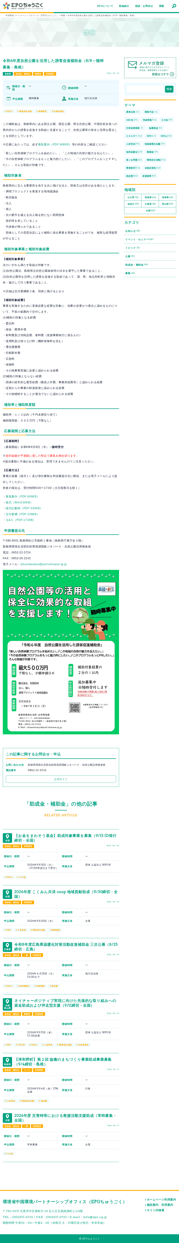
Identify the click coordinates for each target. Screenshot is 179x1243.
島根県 (8, 74)
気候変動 (41, 986)
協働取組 (155, 128)
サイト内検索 (155, 1210)
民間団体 (50, 74)
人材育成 (22, 930)
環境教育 (43, 111)
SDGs (10, 111)
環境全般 (132, 112)
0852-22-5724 (37, 770)
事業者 (38, 74)
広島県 (150, 204)
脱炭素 (55, 986)
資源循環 (149, 176)
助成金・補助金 (23, 74)
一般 (26, 955)
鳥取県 (167, 197)
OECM (21, 1045)
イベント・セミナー (139, 239)
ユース (27, 1070)
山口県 (133, 197)
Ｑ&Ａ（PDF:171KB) (20, 519)
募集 (130, 273)
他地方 (133, 204)
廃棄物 (152, 152)
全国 (150, 210)
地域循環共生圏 (155, 144)
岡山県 (167, 204)
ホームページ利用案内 (161, 1199)
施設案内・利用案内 (160, 1204)
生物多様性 (59, 111)
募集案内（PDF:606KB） (55, 144)
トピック (132, 247)
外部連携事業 (134, 128)
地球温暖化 (24, 986)
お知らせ (132, 231)
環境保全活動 (25, 111)
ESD (9, 930)
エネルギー (134, 136)
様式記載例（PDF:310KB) (23, 508)
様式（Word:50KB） (19, 502)
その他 (22, 877)
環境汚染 (151, 112)
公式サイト (61, 779)
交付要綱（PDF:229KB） (23, 514)
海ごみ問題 (134, 160)
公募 (130, 256)
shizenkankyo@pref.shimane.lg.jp (43, 564)
